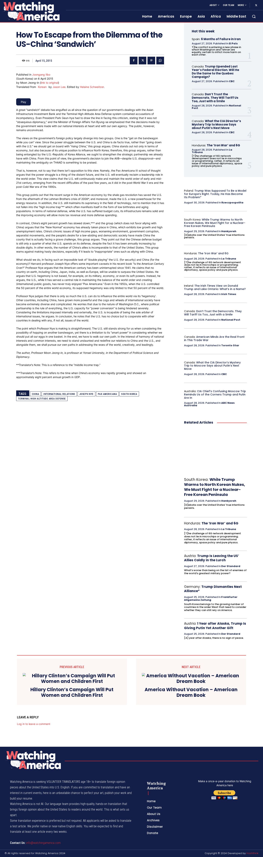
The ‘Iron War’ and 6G (223, 145)
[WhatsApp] (160, 60)
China (35, 394)
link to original (49, 82)
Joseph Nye (86, 394)
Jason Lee (59, 86)
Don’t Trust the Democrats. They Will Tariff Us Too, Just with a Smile (215, 97)
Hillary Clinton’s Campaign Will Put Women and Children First (71, 692)
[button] (253, 16)
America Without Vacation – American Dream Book (191, 692)
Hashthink (252, 853)
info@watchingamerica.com (43, 843)
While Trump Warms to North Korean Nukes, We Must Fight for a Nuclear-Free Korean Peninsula (214, 223)
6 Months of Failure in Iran (221, 39)
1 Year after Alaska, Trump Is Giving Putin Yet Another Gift (215, 625)
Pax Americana (107, 394)
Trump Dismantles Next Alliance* (213, 588)
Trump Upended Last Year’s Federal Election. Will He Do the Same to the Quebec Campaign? (215, 71)
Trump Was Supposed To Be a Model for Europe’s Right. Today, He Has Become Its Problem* (215, 194)
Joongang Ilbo (41, 74)
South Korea (129, 394)
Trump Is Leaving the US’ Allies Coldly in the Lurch (211, 558)
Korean (42, 86)
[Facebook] (133, 60)
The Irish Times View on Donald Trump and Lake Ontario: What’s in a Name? (215, 287)
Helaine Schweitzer (92, 86)
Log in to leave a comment (33, 724)
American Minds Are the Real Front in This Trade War (214, 338)
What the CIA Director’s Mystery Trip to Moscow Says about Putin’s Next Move (216, 124)
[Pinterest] (151, 60)
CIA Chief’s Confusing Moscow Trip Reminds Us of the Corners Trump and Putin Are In (215, 394)
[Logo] (31, 11)
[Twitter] (256, 5)
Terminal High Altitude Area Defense (42, 398)
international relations (59, 394)
